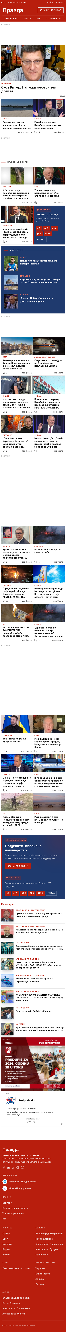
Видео (6, 1249)
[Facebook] (3, 1167)
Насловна (12, 18)
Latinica (49, 2)
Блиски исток (42, 1273)
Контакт (60, 2)
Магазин (7, 1244)
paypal (41, 239)
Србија (27, 18)
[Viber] (22, 1167)
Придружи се (53, 10)
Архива (6, 1254)
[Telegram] (17, 1167)
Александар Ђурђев (46, 1249)
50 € (39, 234)
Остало (39, 1284)
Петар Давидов (44, 1239)
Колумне (52, 18)
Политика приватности (15, 1208)
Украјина (40, 1268)
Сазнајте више (16, 866)
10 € (46, 228)
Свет (39, 18)
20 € (54, 228)
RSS (4, 1218)
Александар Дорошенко (49, 1244)
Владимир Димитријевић (48, 1233)
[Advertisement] (33, 34)
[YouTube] (8, 1167)
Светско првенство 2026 (16, 1268)
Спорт (6, 1263)
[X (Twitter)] (13, 1167)
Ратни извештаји (45, 1263)
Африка (39, 1279)
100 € (48, 234)
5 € (38, 228)
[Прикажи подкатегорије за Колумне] (60, 18)
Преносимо (41, 1254)
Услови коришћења (13, 1213)
